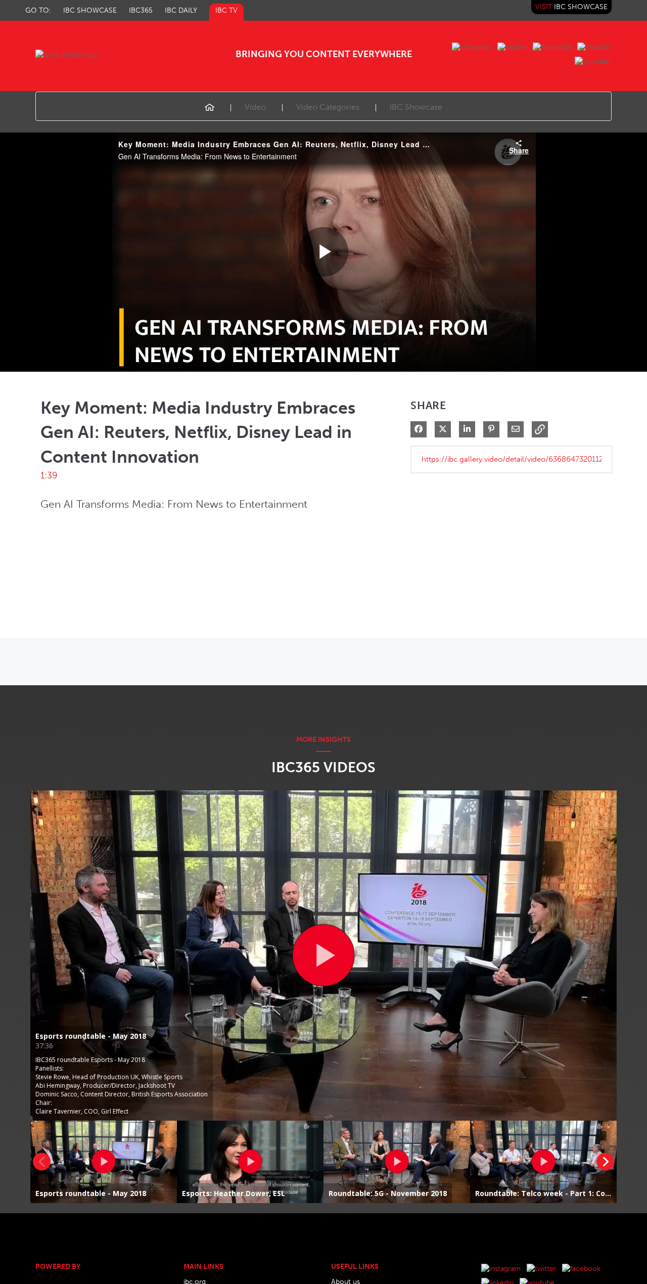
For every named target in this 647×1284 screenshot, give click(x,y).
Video (255, 107)
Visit (571, 7)
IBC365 (141, 10)
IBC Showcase (90, 10)
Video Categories (327, 107)
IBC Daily (181, 10)
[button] (540, 429)
